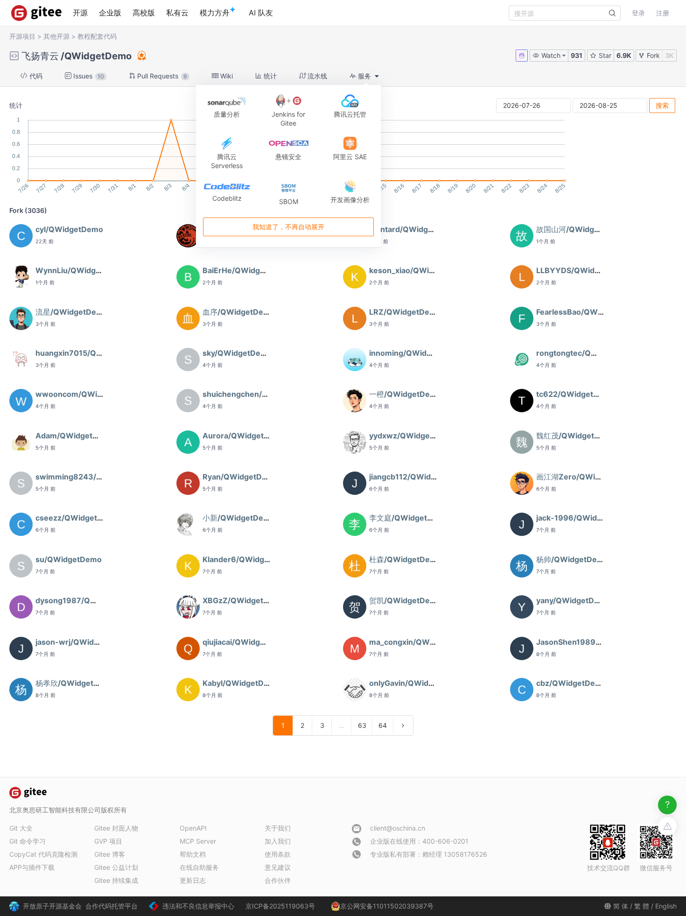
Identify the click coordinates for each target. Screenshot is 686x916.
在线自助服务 (199, 867)
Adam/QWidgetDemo (74, 435)
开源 (80, 12)
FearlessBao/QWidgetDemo (587, 312)
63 (362, 725)
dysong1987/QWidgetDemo (87, 600)
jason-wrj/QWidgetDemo (81, 642)
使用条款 (278, 854)
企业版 (110, 12)
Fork (652, 55)
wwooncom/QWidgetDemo (85, 394)
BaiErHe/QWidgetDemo (246, 270)
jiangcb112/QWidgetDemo (417, 476)
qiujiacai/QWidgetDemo (246, 642)
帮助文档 (193, 854)
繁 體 (641, 906)
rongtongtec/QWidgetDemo (587, 353)
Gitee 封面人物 (116, 828)
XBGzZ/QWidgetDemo (244, 600)
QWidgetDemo (98, 56)
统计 (269, 76)
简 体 (620, 906)
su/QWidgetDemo (68, 559)
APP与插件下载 (32, 867)
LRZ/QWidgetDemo (405, 312)
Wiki (225, 76)
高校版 (144, 12)
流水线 (316, 76)
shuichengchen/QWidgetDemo (259, 394)
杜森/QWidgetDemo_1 (408, 559)
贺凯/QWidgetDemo (405, 600)
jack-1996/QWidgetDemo (583, 517)
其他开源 (56, 36)
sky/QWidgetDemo (237, 353)
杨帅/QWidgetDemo (572, 559)
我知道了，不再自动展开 (288, 227)
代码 (35, 76)
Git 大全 (21, 828)
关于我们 (278, 828)
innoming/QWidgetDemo (415, 353)
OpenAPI (193, 828)
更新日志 (193, 880)
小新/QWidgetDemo (239, 517)
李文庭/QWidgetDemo (409, 517)
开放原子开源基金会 (52, 906)
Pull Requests (161, 76)
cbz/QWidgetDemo (571, 683)
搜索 (662, 105)
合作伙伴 (278, 880)
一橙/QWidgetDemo (405, 394)
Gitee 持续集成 (116, 880)
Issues (87, 76)
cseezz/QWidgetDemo (77, 517)
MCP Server (198, 841)
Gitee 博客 (109, 854)
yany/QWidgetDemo (573, 600)
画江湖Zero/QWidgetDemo (585, 476)
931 (576, 55)
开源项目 (22, 36)
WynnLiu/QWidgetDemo (80, 270)
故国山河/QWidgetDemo (579, 229)
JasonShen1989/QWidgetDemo (594, 642)
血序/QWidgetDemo (239, 312)
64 (382, 725)
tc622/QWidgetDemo (575, 394)
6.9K (623, 55)
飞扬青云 (40, 56)
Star (604, 55)
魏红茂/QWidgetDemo (576, 435)
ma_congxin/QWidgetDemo (419, 642)
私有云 (177, 12)
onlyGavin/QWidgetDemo (415, 683)
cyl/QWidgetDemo (69, 229)
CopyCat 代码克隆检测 (43, 854)
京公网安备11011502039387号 (387, 906)
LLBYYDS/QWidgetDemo (582, 270)
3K (669, 55)
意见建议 (278, 867)
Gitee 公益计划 (116, 867)
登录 (638, 13)
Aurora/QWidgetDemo (244, 435)
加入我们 (278, 841)
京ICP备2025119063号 (280, 906)
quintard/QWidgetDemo (413, 229)
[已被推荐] (141, 55)
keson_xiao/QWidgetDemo (418, 270)
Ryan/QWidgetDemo (240, 476)
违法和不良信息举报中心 (198, 906)
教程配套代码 (97, 36)
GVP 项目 (108, 841)
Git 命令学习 (27, 841)
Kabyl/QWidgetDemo (241, 683)
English (666, 906)
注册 (662, 13)
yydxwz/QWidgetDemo (412, 435)
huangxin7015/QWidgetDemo (90, 353)
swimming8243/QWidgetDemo (93, 476)
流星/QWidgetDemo (71, 312)
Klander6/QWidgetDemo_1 (251, 559)
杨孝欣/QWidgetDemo (75, 683)
